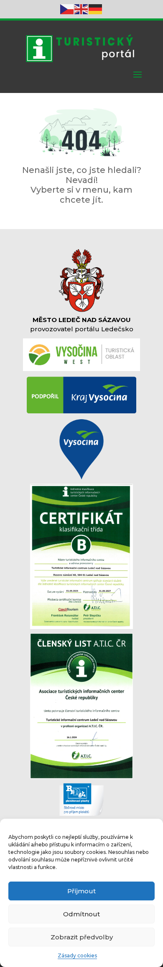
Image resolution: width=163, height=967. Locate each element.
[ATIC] (81, 777)
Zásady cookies (77, 955)
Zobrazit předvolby (82, 937)
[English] (81, 9)
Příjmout (81, 891)
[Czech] (67, 9)
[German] (96, 9)
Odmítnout (81, 914)
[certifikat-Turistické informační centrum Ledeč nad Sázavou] (81, 627)
